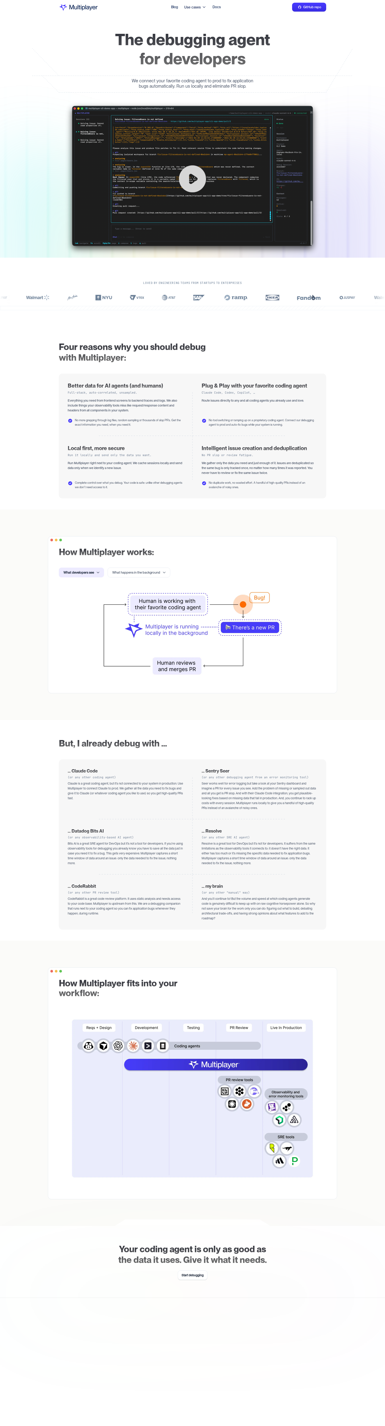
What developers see (78, 572)
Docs (217, 7)
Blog (174, 7)
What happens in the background (136, 572)
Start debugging (193, 1275)
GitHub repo (312, 7)
